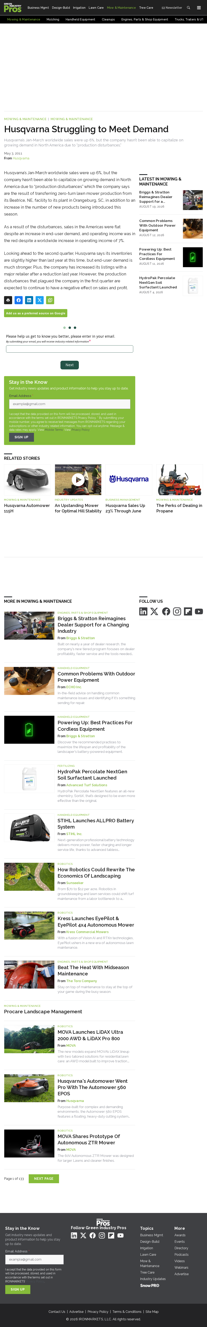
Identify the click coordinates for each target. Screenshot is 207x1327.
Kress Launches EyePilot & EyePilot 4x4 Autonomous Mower (96, 921)
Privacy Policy (81, 429)
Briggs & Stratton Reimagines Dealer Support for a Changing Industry (155, 197)
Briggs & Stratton (80, 638)
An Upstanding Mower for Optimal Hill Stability (78, 508)
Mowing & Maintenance (25, 119)
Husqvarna (21, 158)
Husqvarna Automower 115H (27, 508)
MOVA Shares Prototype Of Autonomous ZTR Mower (89, 1139)
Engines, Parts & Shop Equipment (83, 612)
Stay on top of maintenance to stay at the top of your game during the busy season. (95, 989)
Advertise (76, 1312)
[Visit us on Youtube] (199, 611)
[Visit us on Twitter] (154, 611)
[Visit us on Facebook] (166, 611)
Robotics (65, 863)
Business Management (123, 499)
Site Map (152, 1312)
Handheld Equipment (74, 668)
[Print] (8, 300)
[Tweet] (40, 300)
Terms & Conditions (127, 1312)
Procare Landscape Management (43, 1011)
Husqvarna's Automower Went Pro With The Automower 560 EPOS (93, 1087)
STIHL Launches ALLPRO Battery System (96, 824)
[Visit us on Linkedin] (143, 611)
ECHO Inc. (74, 687)
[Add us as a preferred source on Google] (50, 300)
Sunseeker (74, 883)
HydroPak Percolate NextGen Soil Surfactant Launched (158, 282)
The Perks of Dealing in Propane (179, 508)
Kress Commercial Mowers (87, 932)
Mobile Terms (54, 429)
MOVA (71, 1046)
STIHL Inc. (74, 834)
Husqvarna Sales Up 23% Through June (125, 508)
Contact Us (57, 1312)
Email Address (21, 396)
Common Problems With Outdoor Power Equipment (157, 225)
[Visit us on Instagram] (177, 611)
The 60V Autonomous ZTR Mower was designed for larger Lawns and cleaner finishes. (96, 1158)
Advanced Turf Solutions (86, 785)
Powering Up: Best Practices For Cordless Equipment (157, 254)
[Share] (19, 300)
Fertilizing (66, 765)
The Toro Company (81, 981)
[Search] (188, 8)
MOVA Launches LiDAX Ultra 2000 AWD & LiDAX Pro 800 (90, 1035)
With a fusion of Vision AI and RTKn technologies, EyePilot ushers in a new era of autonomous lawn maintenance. (96, 943)
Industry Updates (69, 499)
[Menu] (199, 8)
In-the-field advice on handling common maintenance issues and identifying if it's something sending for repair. (96, 698)
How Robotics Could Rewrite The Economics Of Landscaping (96, 873)
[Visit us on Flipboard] (188, 611)
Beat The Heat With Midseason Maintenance (93, 970)
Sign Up (22, 437)
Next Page (44, 1179)
